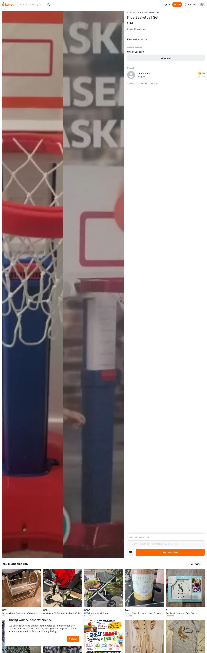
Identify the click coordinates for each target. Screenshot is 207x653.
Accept (73, 638)
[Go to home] (8, 4)
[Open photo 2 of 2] (93, 284)
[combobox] (32, 4)
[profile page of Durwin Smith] (131, 75)
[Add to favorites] (130, 552)
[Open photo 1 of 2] (32, 284)
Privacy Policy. (49, 631)
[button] (197, 563)
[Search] (49, 4)
